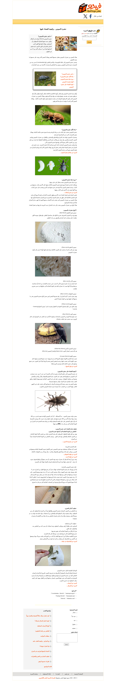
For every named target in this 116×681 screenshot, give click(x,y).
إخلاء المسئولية (47, 674)
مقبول (74, 624)
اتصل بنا (58, 674)
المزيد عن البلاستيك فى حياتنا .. (69, 541)
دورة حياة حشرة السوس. (66, 79)
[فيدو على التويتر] (86, 16)
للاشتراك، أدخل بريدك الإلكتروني (89, 36)
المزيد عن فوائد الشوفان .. (70, 454)
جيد (75, 620)
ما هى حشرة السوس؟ (67, 74)
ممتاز (74, 612)
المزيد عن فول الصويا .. (71, 366)
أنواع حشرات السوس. (67, 82)
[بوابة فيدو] (90, 7)
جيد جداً (74, 616)
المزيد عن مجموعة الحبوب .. (69, 441)
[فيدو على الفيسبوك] (91, 16)
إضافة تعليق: (74, 632)
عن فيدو (67, 674)
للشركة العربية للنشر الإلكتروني (47, 678)
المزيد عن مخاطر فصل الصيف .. (68, 152)
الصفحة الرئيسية (78, 674)
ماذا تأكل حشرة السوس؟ (66, 76)
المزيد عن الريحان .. (72, 583)
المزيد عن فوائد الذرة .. (71, 457)
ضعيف (74, 628)
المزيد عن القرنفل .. (72, 585)
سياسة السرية (34, 674)
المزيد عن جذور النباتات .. (70, 192)
